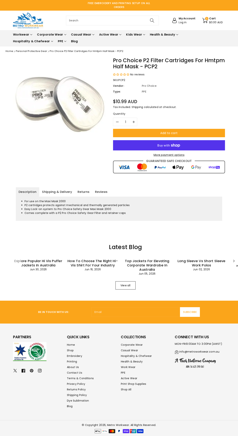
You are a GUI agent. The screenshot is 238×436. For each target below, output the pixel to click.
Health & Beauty (132, 361)
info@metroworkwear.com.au (199, 352)
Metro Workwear (118, 425)
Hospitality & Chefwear (136, 356)
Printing (72, 361)
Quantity (119, 114)
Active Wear (129, 378)
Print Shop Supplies (133, 384)
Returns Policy (76, 389)
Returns (83, 192)
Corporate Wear (132, 345)
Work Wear (128, 367)
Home (9, 51)
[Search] (151, 20)
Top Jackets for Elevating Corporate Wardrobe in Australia (147, 265)
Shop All (126, 389)
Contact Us (74, 373)
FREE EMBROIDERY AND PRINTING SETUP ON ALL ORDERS (119, 5)
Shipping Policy (77, 395)
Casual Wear (129, 350)
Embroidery (74, 356)
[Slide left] (17, 261)
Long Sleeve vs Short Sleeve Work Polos (202, 263)
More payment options (169, 155)
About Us (73, 367)
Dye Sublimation (78, 400)
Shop (70, 350)
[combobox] (112, 20)
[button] (212, 20)
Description (27, 192)
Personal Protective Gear (31, 51)
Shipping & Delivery (57, 192)
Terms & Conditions (80, 378)
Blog (70, 406)
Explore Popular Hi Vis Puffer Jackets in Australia (38, 263)
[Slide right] (234, 261)
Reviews (101, 192)
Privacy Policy (76, 384)
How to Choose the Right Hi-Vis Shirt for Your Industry (92, 263)
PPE (123, 373)
